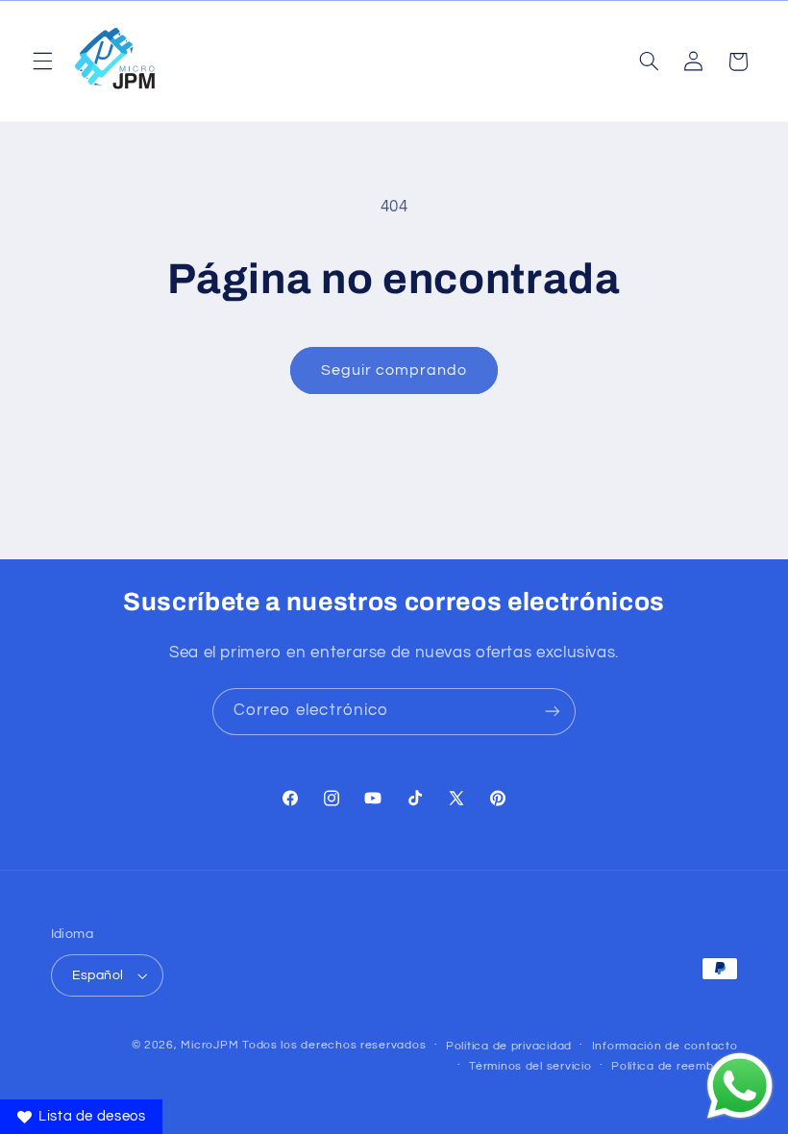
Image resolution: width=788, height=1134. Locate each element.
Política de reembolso (674, 1066)
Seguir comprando (394, 370)
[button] (42, 61)
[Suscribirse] (552, 711)
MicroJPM (209, 1045)
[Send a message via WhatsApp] (740, 1086)
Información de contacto (665, 1046)
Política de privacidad (509, 1046)
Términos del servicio (530, 1066)
